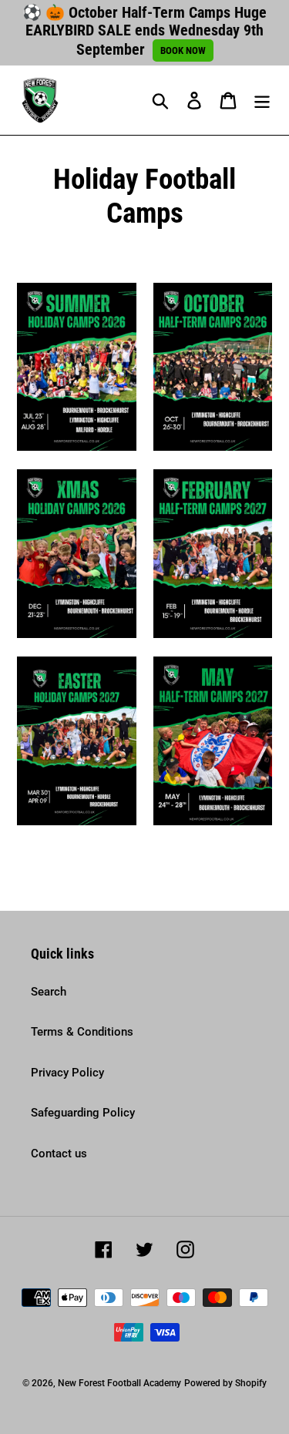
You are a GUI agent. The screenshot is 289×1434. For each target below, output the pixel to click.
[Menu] (262, 100)
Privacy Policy (67, 1073)
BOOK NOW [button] (183, 50)
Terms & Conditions (82, 1032)
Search (48, 992)
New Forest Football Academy (119, 1383)
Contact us (59, 1153)
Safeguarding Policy (83, 1113)
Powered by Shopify (225, 1383)
